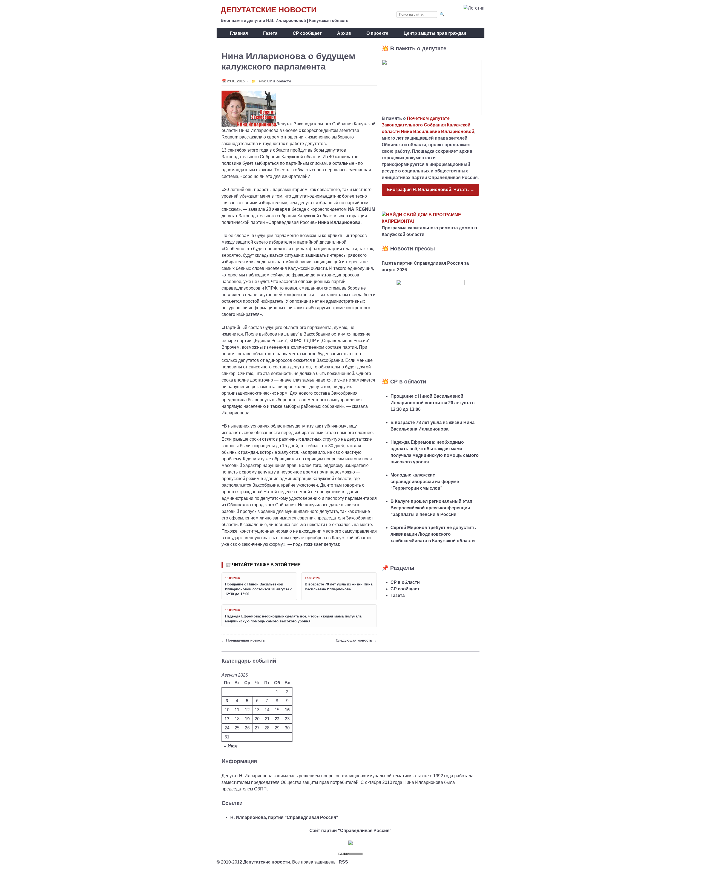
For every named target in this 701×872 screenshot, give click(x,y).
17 (227, 719)
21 (267, 719)
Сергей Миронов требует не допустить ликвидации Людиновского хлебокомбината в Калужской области (433, 534)
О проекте (377, 33)
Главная (239, 33)
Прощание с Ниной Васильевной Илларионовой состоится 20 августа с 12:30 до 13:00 (258, 589)
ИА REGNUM (361, 209)
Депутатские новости (269, 9)
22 (277, 719)
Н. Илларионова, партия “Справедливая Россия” (284, 817)
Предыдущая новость (245, 640)
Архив (344, 33)
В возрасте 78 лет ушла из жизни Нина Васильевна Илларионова (338, 586)
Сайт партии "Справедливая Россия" (350, 830)
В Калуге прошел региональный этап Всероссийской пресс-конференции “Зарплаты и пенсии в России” (431, 508)
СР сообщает (307, 33)
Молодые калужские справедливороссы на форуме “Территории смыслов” (424, 481)
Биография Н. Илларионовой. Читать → (430, 189)
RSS (343, 862)
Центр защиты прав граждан (435, 33)
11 (237, 710)
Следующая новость (354, 640)
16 (287, 710)
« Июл (230, 746)
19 (247, 719)
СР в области (279, 81)
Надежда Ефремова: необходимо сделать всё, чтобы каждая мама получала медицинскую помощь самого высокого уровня (293, 618)
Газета (270, 33)
